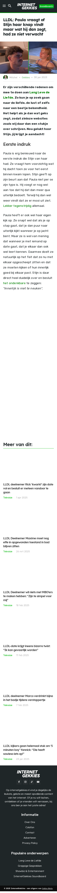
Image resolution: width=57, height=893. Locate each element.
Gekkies (26, 77)
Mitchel (13, 77)
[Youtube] (38, 782)
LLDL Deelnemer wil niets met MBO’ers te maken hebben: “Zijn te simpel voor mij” (28, 596)
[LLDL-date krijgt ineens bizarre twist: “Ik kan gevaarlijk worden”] (28, 627)
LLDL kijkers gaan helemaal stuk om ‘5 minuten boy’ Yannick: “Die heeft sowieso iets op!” (28, 750)
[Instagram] (25, 782)
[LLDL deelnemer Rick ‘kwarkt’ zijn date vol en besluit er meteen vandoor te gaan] (28, 466)
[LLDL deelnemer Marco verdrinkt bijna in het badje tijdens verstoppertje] (28, 677)
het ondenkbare (14, 283)
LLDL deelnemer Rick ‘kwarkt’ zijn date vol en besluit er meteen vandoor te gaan (28, 488)
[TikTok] (31, 782)
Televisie (7, 497)
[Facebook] (19, 782)
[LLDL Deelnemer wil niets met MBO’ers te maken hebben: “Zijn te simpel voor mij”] (28, 573)
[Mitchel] (6, 77)
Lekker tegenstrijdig (17, 206)
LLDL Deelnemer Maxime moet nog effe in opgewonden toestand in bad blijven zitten (26, 542)
